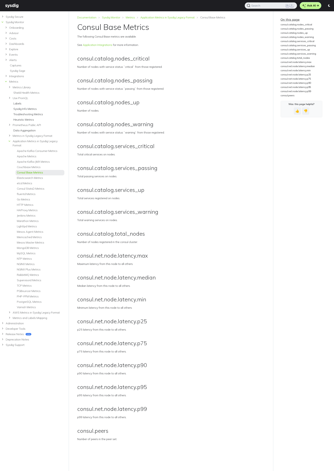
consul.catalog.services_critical (297, 41)
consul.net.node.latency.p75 (296, 78)
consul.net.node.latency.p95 (296, 87)
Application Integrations (97, 45)
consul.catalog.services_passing (298, 45)
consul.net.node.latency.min (296, 70)
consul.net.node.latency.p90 (296, 83)
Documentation (86, 17)
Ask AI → (312, 5)
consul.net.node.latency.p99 (296, 91)
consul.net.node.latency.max (296, 62)
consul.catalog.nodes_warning (297, 37)
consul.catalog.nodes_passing (297, 28)
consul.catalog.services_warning (298, 53)
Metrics (130, 17)
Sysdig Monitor (111, 17)
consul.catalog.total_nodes (295, 57)
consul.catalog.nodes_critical (296, 24)
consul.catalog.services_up (295, 49)
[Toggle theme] (329, 5)
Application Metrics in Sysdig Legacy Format (167, 17)
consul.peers (288, 95)
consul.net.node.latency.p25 (296, 74)
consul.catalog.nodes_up (294, 32)
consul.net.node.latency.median (298, 66)
